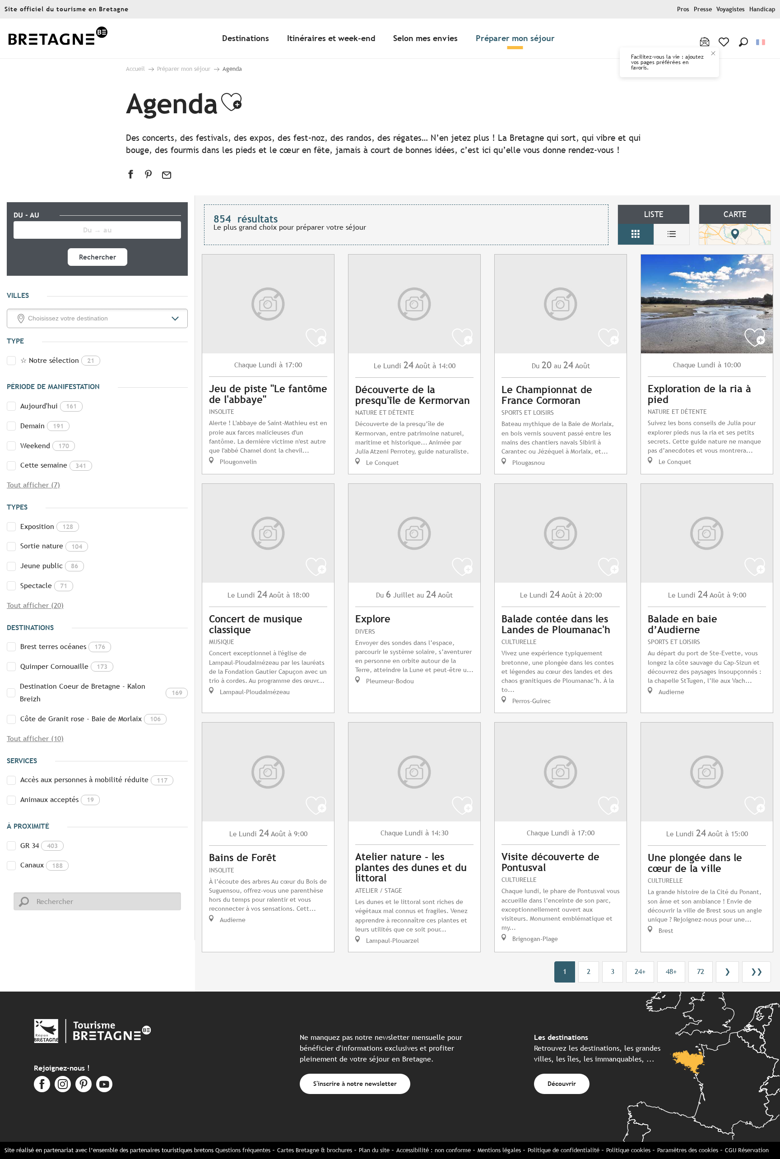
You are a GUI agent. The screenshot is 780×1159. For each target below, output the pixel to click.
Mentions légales (499, 1150)
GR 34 (39, 845)
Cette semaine (53, 465)
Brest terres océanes (62, 646)
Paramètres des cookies (687, 1150)
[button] (743, 42)
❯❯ (756, 971)
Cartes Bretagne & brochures (314, 1150)
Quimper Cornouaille (63, 666)
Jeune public (49, 565)
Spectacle (43, 585)
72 (700, 971)
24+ (640, 971)
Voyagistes (730, 9)
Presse (703, 9)
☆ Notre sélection (57, 360)
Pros (683, 9)
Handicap (762, 9)
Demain (42, 426)
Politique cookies (628, 1150)
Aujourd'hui (48, 406)
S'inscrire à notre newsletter (355, 1083)
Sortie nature (51, 546)
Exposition (46, 526)
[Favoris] (725, 42)
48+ (671, 971)
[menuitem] (57, 38)
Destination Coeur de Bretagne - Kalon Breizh (101, 693)
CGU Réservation (747, 1150)
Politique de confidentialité (563, 1150)
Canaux (41, 865)
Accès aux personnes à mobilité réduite (93, 779)
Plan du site (374, 1150)
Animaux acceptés (57, 799)
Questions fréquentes (242, 1150)
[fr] (761, 42)
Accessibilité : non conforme (433, 1150)
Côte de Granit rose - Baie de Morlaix (90, 718)
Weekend (44, 445)
